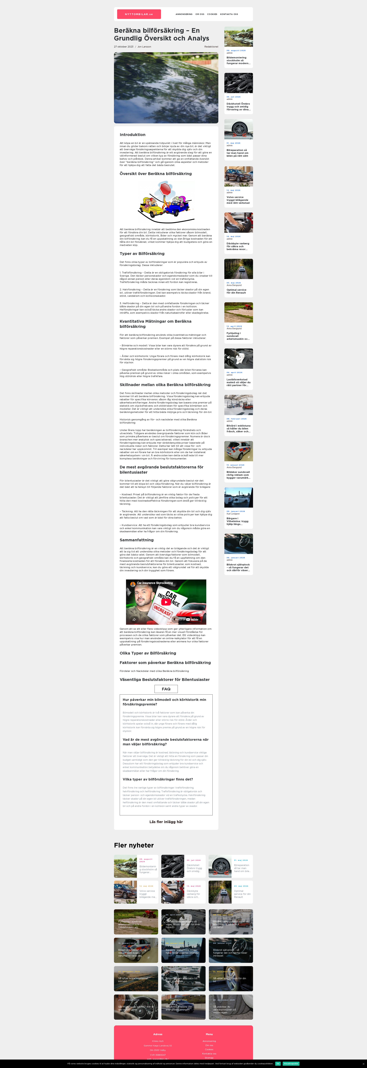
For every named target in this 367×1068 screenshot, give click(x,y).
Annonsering (184, 14)
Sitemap (209, 1058)
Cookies (212, 14)
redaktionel (211, 46)
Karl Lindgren (233, 514)
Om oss (199, 14)
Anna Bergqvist (234, 285)
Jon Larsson (144, 46)
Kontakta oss (229, 14)
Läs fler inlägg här (166, 822)
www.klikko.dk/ (161, 1059)
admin (230, 53)
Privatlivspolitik (291, 1064)
